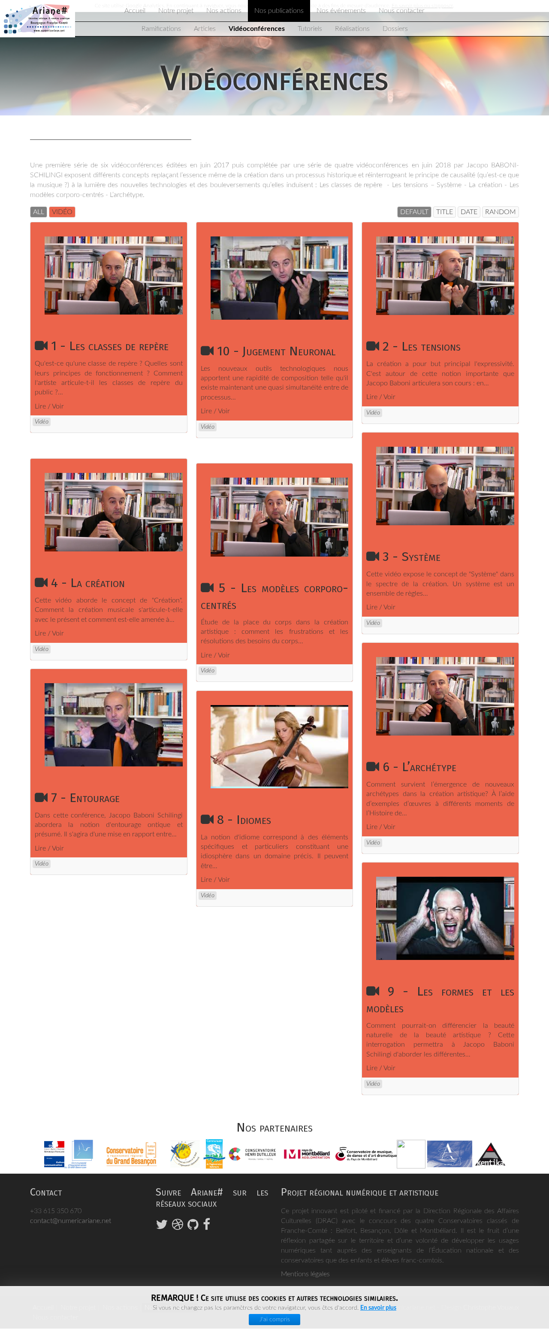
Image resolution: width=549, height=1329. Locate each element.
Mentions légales (305, 1274)
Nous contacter (402, 10)
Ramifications (161, 28)
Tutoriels (310, 28)
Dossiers (395, 28)
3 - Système (411, 556)
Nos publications (279, 10)
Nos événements (341, 10)
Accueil (134, 10)
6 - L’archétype (419, 767)
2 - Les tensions (422, 346)
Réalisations (352, 28)
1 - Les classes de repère (110, 346)
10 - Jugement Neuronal (276, 351)
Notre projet (175, 10)
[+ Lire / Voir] (118, 275)
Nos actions (223, 10)
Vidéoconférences (257, 28)
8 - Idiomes (244, 819)
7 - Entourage (85, 797)
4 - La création (88, 582)
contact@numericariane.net (70, 1220)
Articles (205, 28)
